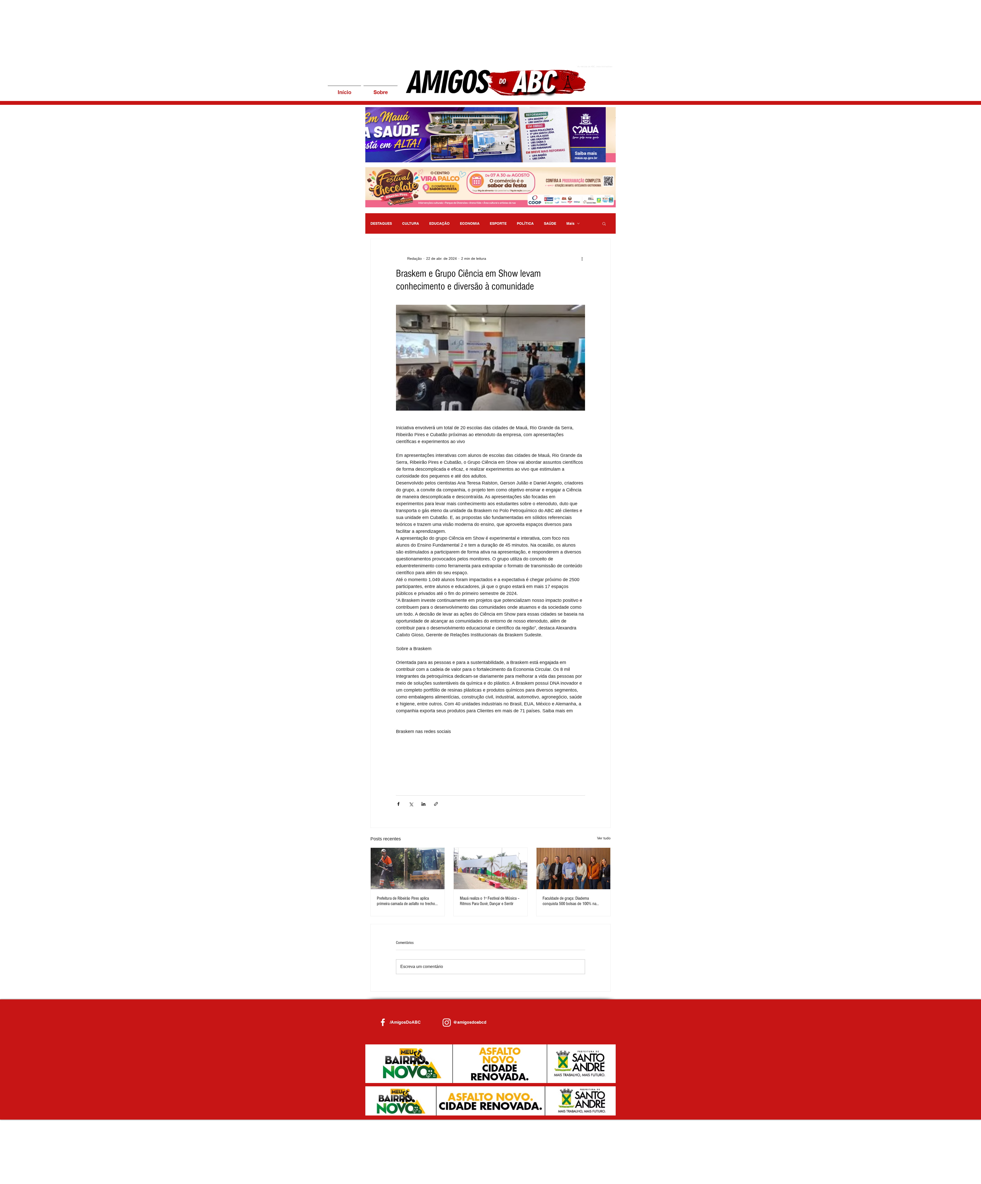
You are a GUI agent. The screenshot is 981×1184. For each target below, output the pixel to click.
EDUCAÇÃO (439, 223)
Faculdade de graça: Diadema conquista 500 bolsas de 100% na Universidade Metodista (569, 901)
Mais (570, 223)
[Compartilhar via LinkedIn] (423, 804)
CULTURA (410, 223)
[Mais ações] (582, 258)
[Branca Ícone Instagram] (446, 1022)
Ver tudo (604, 838)
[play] (605, 158)
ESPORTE (498, 223)
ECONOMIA (470, 223)
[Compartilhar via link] (436, 804)
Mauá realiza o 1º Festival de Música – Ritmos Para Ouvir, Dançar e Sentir (490, 901)
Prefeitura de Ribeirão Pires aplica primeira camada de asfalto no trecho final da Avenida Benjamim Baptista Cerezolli (406, 901)
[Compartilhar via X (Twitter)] (410, 804)
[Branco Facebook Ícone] (383, 1022)
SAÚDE (550, 223)
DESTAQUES (381, 223)
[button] (490, 134)
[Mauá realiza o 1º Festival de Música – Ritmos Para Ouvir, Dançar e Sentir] (491, 868)
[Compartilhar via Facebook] (398, 804)
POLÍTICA (525, 223)
